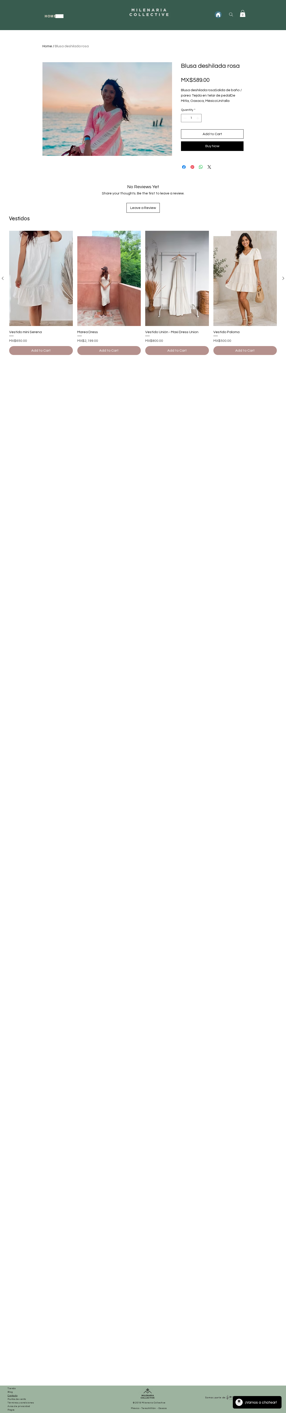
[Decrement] (184, 118)
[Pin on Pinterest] (192, 167)
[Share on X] (209, 167)
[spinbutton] (191, 118)
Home (47, 46)
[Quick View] (41, 278)
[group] (143, 293)
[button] (243, 13)
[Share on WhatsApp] (201, 167)
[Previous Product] (2, 278)
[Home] (218, 14)
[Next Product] (283, 278)
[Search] (231, 14)
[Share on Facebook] (184, 167)
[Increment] (198, 118)
